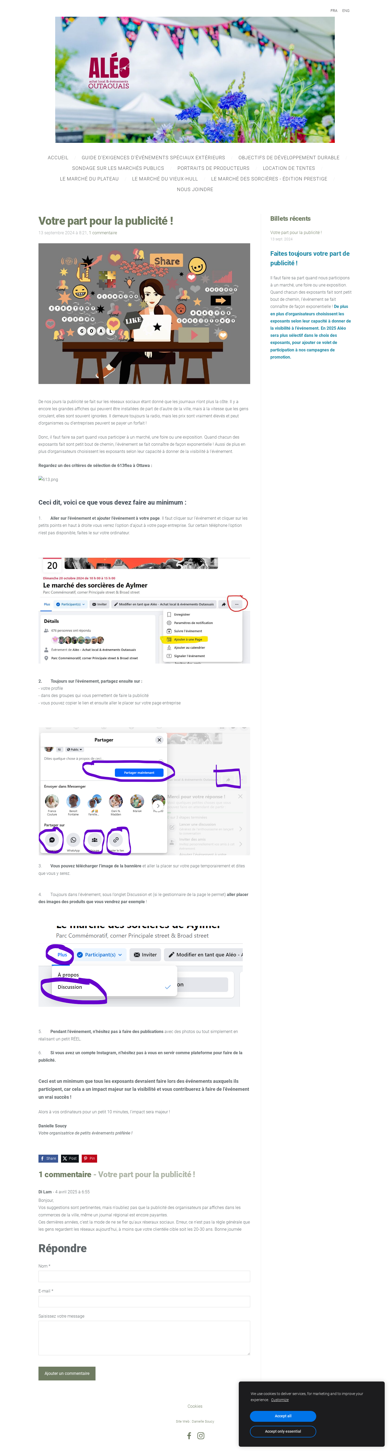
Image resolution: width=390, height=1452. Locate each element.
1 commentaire (103, 232)
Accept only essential (283, 1431)
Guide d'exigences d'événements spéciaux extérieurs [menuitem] (153, 157)
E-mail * (45, 1291)
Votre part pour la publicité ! (296, 232)
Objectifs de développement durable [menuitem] (289, 157)
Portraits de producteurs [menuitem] (213, 168)
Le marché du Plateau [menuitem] (89, 179)
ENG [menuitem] (346, 10)
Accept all (283, 1416)
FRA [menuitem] (334, 10)
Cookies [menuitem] (195, 1406)
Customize (280, 1400)
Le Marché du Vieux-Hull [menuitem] (165, 179)
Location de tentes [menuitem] (289, 168)
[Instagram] (201, 1435)
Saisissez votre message (61, 1316)
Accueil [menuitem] (58, 157)
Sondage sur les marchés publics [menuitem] (118, 168)
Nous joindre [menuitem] (195, 189)
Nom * (44, 1266)
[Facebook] (189, 1435)
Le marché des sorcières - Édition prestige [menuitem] (269, 179)
